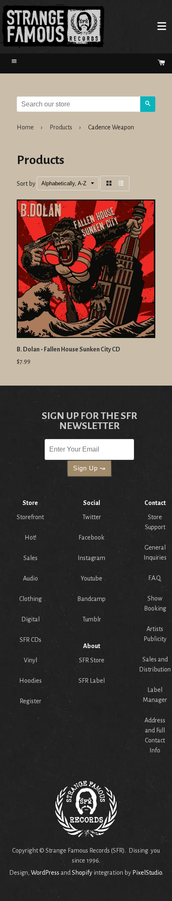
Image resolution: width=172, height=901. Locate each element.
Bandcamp (91, 599)
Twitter (91, 517)
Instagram (91, 558)
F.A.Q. (155, 578)
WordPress (45, 872)
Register (30, 701)
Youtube (91, 578)
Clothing (30, 599)
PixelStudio (147, 872)
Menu (161, 26)
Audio (30, 578)
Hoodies (30, 680)
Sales (30, 558)
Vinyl (30, 660)
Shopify (82, 872)
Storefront (30, 517)
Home (52, 26)
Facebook (91, 537)
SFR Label (91, 680)
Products (61, 127)
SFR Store (91, 660)
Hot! (30, 537)
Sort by (26, 183)
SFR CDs (30, 639)
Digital (30, 619)
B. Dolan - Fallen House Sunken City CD (68, 349)
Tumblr (91, 619)
